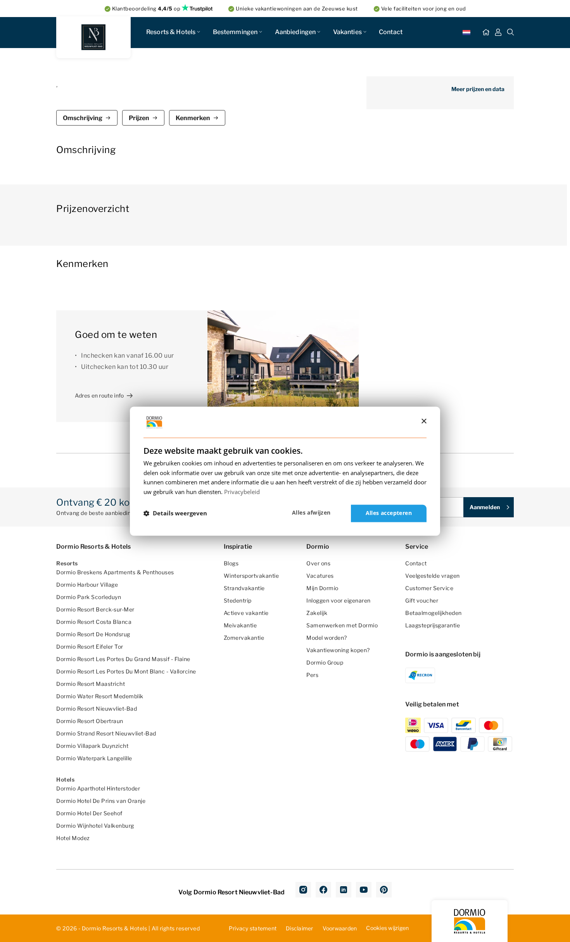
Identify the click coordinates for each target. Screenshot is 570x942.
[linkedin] (343, 889)
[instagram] (303, 889)
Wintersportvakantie (251, 575)
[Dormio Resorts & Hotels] (93, 37)
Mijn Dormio (322, 588)
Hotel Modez (73, 838)
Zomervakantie (244, 637)
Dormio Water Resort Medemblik (99, 696)
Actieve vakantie (246, 613)
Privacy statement (252, 928)
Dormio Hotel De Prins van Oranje (100, 800)
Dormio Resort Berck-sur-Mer (95, 609)
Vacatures (320, 575)
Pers (312, 675)
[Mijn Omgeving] (498, 32)
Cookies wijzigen (387, 928)
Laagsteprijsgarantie (432, 625)
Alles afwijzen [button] (311, 512)
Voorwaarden (340, 928)
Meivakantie (240, 625)
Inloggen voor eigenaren (338, 600)
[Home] (486, 32)
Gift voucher (421, 600)
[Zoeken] (511, 32)
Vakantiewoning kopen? (338, 650)
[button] (175, 513)
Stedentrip (238, 600)
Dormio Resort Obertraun (89, 721)
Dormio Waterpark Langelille (94, 758)
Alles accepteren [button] (389, 513)
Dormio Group (324, 662)
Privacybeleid (242, 492)
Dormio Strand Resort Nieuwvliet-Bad (106, 733)
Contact (390, 32)
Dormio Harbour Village (87, 584)
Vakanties (347, 32)
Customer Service (429, 588)
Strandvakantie (244, 588)
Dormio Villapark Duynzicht (92, 745)
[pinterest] (384, 889)
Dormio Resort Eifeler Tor (89, 646)
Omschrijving (82, 118)
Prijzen (139, 118)
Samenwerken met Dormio (342, 625)
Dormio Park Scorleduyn (88, 597)
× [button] (424, 421)
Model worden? (326, 637)
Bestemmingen (235, 32)
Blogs (231, 563)
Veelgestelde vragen (432, 575)
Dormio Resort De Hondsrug (93, 634)
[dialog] (285, 471)
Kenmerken (193, 118)
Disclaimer (299, 928)
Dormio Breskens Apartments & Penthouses (115, 572)
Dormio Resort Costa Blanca (93, 621)
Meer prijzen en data (477, 89)
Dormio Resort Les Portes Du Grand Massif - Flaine (123, 659)
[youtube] (363, 889)
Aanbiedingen (295, 32)
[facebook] (323, 889)
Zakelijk (316, 613)
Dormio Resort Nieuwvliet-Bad (96, 708)
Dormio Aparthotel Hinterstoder (98, 788)
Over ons (318, 563)
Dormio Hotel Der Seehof (89, 813)
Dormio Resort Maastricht (90, 683)
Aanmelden (485, 507)
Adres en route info (99, 395)
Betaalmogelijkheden (433, 613)
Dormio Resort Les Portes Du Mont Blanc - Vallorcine (126, 671)
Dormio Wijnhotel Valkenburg (95, 825)
